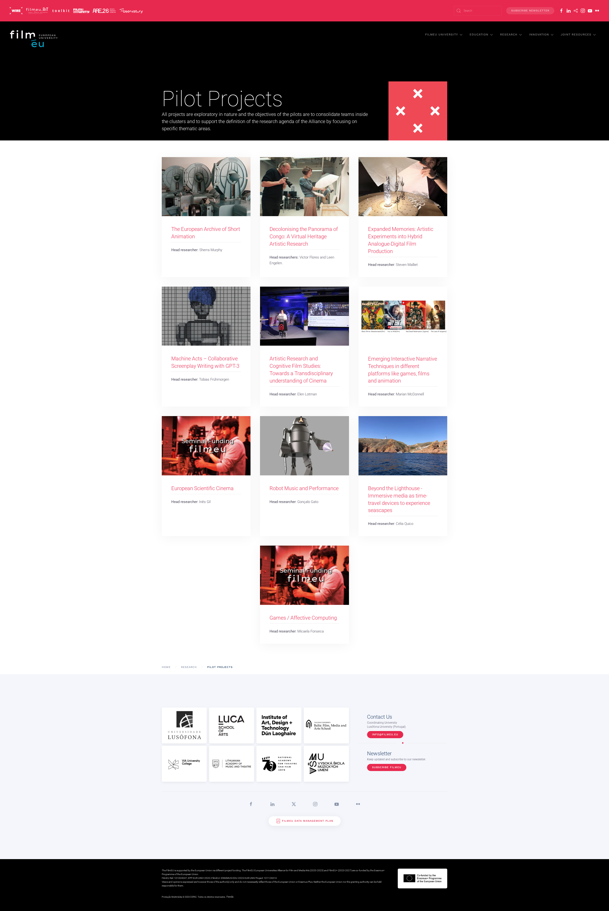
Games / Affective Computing (303, 618)
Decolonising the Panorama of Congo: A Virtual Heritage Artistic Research (304, 236)
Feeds (230, 896)
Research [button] (508, 34)
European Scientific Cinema (202, 488)
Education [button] (479, 34)
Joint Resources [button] (576, 34)
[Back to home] (34, 38)
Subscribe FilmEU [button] (386, 767)
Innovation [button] (539, 34)
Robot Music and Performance (304, 488)
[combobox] (477, 10)
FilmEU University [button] (441, 34)
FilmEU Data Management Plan (307, 820)
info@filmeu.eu (385, 734)
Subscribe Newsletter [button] (530, 10)
